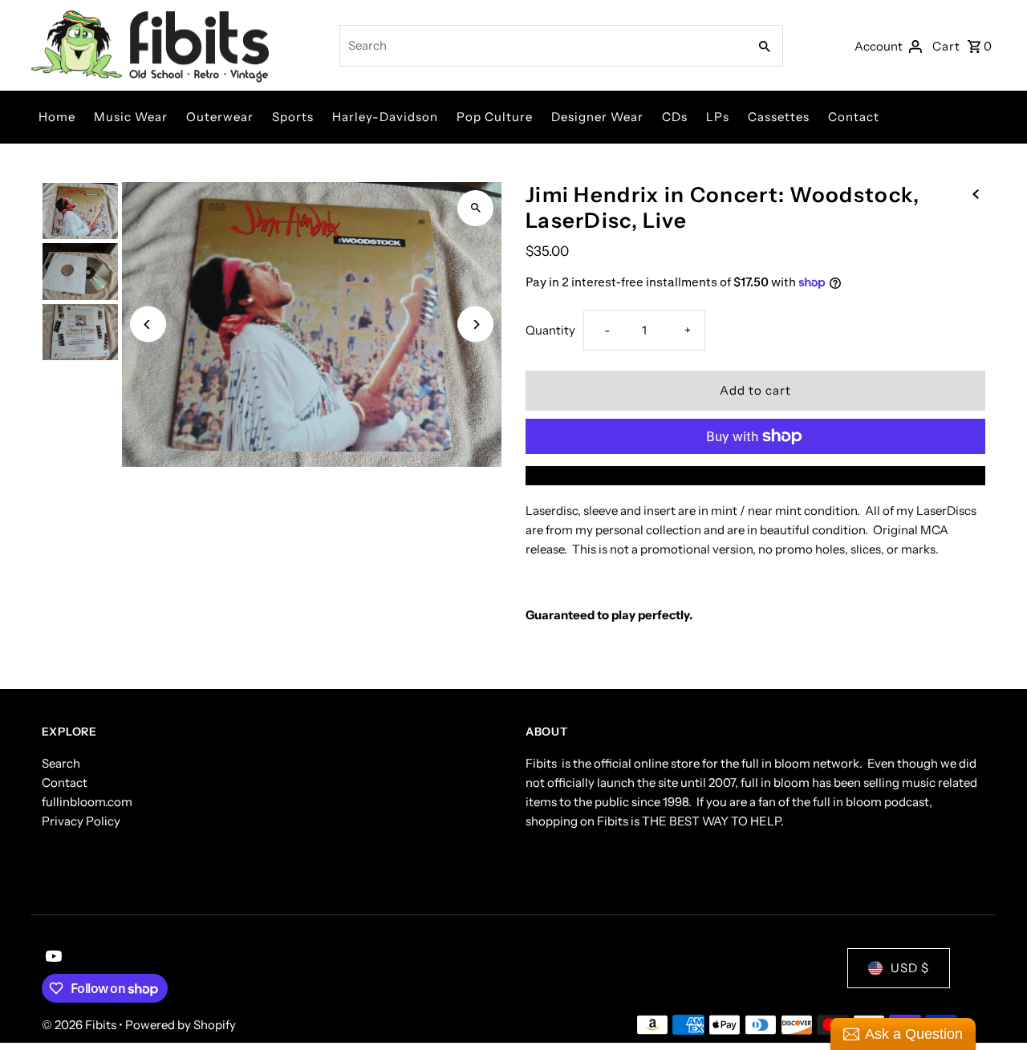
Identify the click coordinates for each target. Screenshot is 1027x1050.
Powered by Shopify (180, 1024)
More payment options (755, 475)
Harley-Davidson (385, 116)
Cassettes (779, 116)
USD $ (910, 967)
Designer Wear (597, 116)
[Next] (475, 324)
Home (57, 116)
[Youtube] (52, 958)
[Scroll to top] (993, 1008)
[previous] (975, 193)
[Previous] (148, 324)
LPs (717, 116)
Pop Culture (495, 116)
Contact (853, 116)
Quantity (550, 330)
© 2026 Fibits (80, 1024)
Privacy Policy (81, 821)
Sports (293, 116)
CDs (675, 116)
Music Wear (131, 116)
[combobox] (542, 46)
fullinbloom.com (87, 801)
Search (61, 763)
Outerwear (220, 116)
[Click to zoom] (475, 208)
